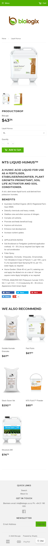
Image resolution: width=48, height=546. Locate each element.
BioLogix (18, 536)
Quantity (5, 139)
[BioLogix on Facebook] (24, 512)
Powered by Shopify (30, 536)
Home (4, 38)
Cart (44, 3)
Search (24, 490)
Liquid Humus (7, 128)
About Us (24, 493)
